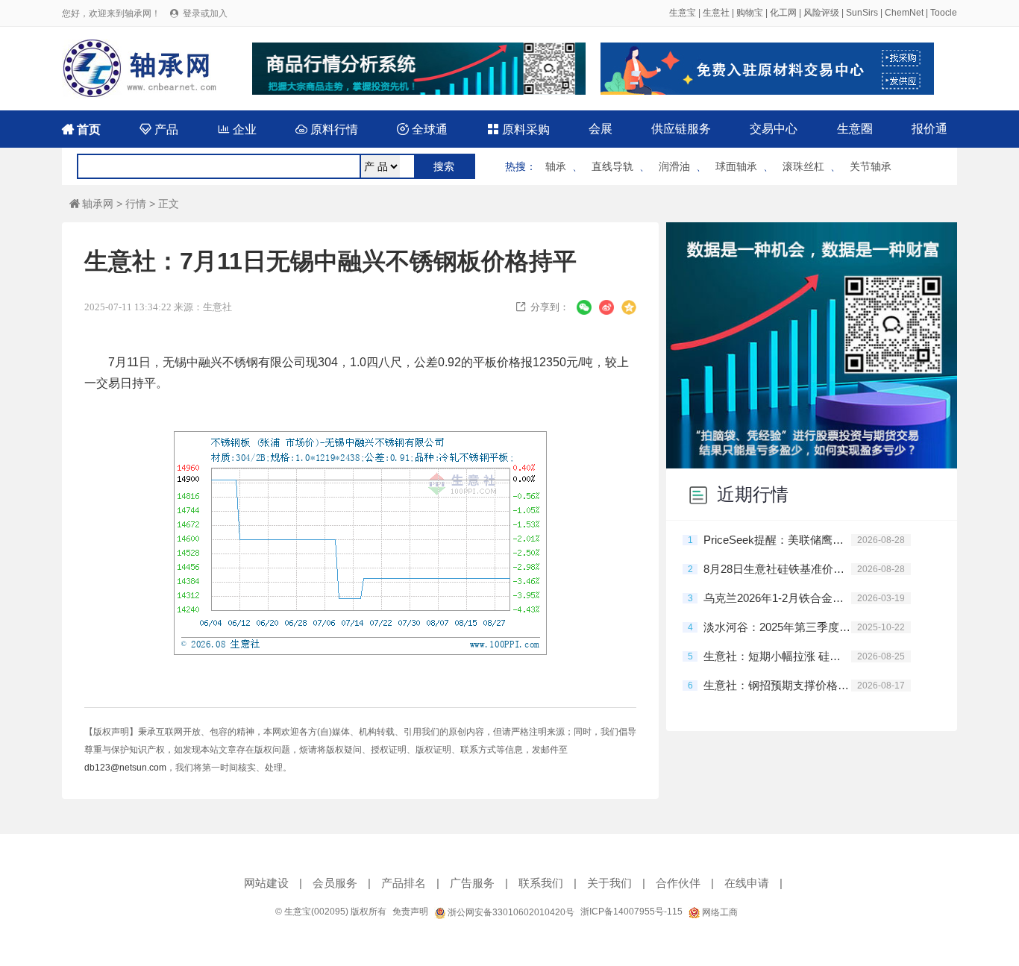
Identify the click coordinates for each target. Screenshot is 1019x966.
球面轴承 (736, 166)
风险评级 (821, 12)
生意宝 (682, 12)
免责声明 (410, 911)
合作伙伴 (678, 882)
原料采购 (518, 129)
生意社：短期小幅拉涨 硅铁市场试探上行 (777, 656)
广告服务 (472, 882)
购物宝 (749, 12)
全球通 (422, 129)
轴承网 (91, 204)
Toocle (943, 12)
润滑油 (674, 166)
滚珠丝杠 (803, 166)
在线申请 (746, 882)
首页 (81, 129)
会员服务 (335, 882)
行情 (135, 204)
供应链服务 (681, 128)
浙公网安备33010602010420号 (509, 912)
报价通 (929, 128)
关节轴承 (870, 166)
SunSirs (862, 12)
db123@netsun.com (125, 767)
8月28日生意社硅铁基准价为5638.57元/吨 (777, 568)
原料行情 (326, 129)
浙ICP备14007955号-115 (631, 911)
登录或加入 (205, 13)
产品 (158, 129)
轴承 (555, 166)
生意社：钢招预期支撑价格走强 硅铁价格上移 (777, 685)
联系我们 (540, 882)
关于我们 (609, 882)
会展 (600, 128)
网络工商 (719, 912)
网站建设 (266, 882)
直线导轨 (612, 166)
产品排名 (403, 882)
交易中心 (773, 128)
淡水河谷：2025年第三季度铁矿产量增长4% (777, 627)
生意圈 (855, 128)
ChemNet (904, 12)
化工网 (783, 12)
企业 (237, 129)
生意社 (716, 12)
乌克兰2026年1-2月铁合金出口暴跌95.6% (777, 598)
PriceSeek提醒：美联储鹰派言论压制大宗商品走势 (777, 539)
